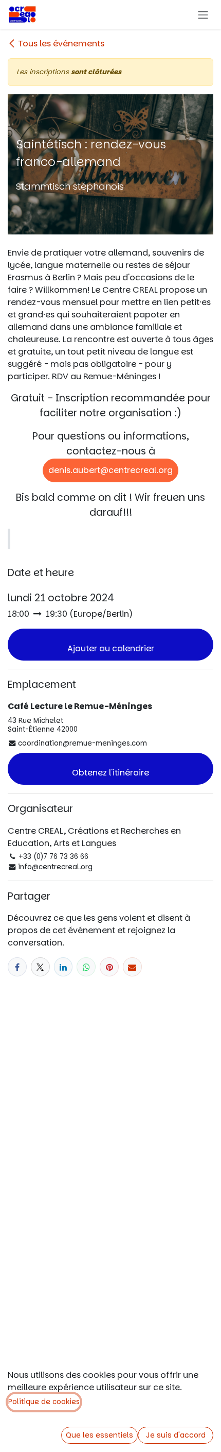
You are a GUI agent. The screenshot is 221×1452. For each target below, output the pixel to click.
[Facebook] (17, 966)
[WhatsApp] (86, 966)
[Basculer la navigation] (203, 14)
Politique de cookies (44, 1402)
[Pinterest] (109, 966)
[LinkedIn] (63, 966)
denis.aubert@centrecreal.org (110, 470)
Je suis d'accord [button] (176, 1435)
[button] (110, 645)
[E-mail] (132, 966)
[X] (40, 966)
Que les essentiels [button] (99, 1435)
